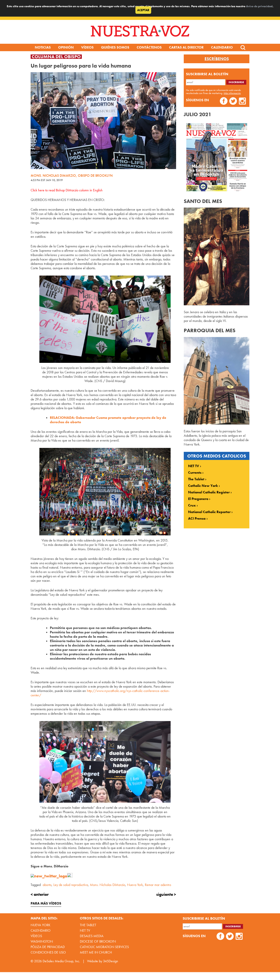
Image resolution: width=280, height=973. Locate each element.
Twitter (233, 101)
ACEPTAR (143, 10)
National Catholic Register (209, 492)
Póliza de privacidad (48, 947)
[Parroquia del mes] (216, 423)
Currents (194, 472)
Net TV (85, 930)
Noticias (43, 47)
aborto (47, 884)
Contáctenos (149, 47)
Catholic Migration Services (104, 947)
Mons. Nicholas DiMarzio (107, 884)
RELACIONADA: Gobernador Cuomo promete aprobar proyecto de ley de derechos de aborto (108, 419)
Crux (192, 505)
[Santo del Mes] (216, 304)
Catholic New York (203, 486)
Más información (232, 93)
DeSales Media (91, 936)
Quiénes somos (115, 47)
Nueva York (135, 884)
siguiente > (166, 894)
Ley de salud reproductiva (70, 884)
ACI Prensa (197, 518)
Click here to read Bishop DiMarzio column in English (67, 190)
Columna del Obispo (56, 56)
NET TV (193, 466)
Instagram (242, 101)
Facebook (223, 101)
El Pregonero (198, 499)
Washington (42, 941)
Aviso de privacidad (259, 6)
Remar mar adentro (158, 884)
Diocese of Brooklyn (98, 941)
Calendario (222, 47)
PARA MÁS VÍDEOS (46, 903)
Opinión (66, 47)
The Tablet (196, 479)
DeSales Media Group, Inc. (61, 961)
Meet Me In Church (96, 952)
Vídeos (87, 47)
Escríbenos (217, 58)
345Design (110, 961)
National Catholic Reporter (209, 512)
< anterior (40, 894)
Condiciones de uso (48, 952)
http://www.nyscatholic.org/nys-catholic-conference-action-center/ (100, 692)
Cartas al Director (186, 47)
